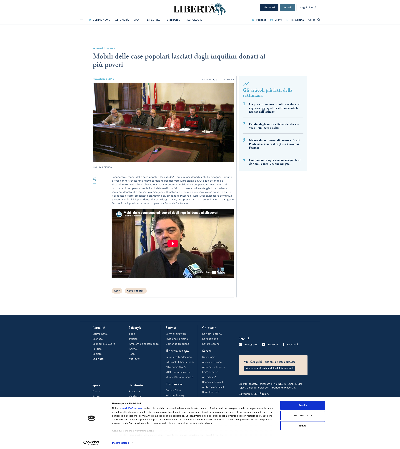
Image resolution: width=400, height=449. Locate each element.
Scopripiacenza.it (212, 382)
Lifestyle (153, 19)
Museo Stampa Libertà (179, 376)
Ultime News (101, 19)
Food (132, 333)
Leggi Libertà (308, 7)
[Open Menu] (81, 20)
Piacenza (134, 391)
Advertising (209, 376)
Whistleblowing (175, 395)
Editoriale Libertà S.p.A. (180, 361)
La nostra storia (212, 333)
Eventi (278, 19)
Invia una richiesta (177, 338)
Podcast (261, 19)
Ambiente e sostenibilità (144, 343)
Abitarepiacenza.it (213, 387)
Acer (117, 290)
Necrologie (193, 19)
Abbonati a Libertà (213, 366)
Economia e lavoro (103, 343)
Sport (138, 19)
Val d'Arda (135, 396)
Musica (133, 338)
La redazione (210, 338)
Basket (96, 396)
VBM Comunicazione (178, 371)
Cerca (311, 19)
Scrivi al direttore (176, 333)
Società (97, 353)
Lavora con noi (211, 343)
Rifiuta (302, 425)
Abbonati (269, 7)
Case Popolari (135, 290)
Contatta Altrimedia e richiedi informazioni (269, 368)
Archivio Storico (212, 361)
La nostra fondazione (179, 356)
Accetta (302, 405)
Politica (97, 348)
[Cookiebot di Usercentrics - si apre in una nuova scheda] (91, 443)
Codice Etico (173, 390)
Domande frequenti (177, 343)
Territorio (172, 19)
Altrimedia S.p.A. (176, 366)
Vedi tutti (98, 358)
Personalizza (301, 415)
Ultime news (100, 333)
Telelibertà (297, 19)
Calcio (96, 391)
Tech (132, 353)
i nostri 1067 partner (130, 408)
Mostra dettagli (120, 442)
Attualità (122, 19)
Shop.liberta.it (210, 392)
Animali (133, 348)
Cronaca (110, 48)
